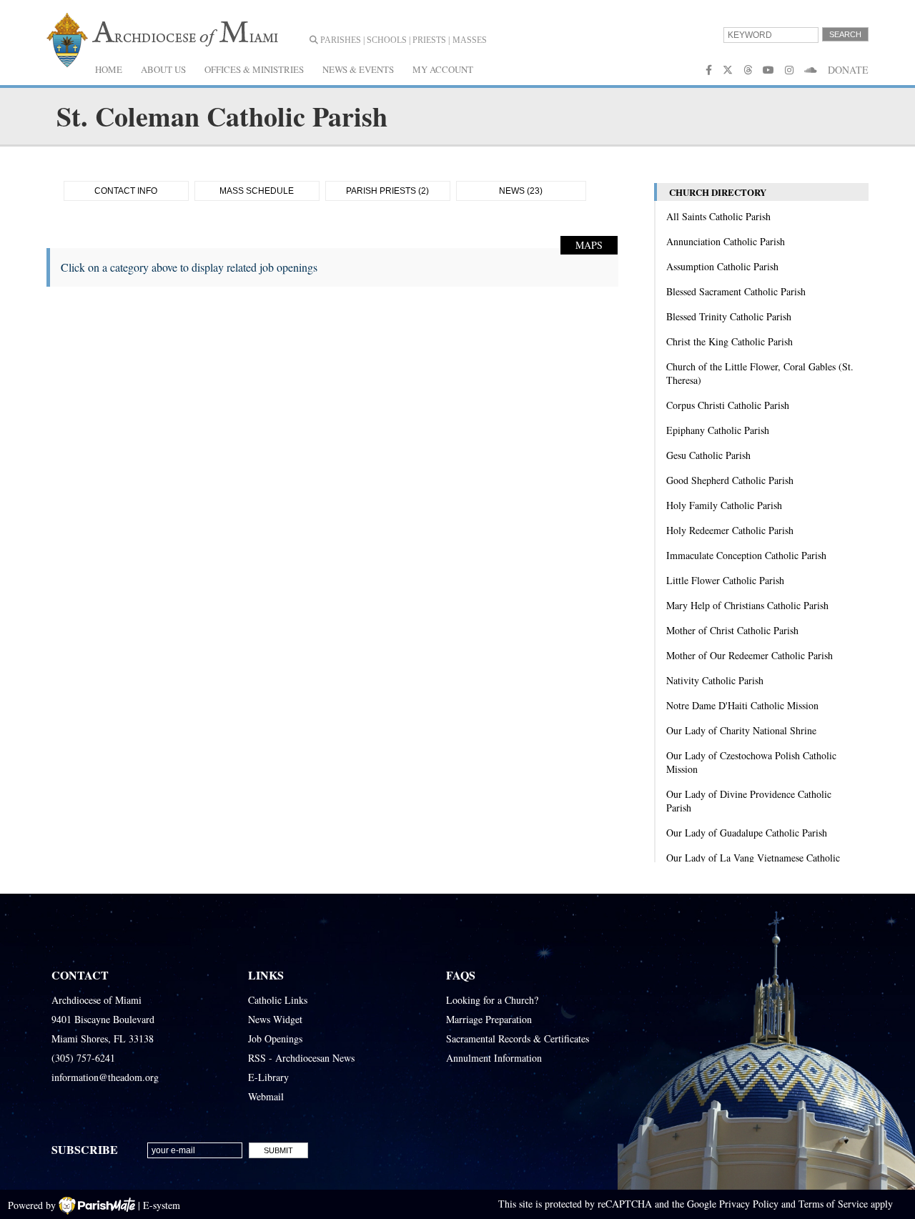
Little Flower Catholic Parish (725, 580)
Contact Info (125, 191)
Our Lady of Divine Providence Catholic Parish (748, 800)
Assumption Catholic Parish (722, 266)
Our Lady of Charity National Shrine (741, 730)
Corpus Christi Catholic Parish (727, 405)
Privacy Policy (748, 1203)
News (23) (521, 191)
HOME (108, 69)
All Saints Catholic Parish (718, 216)
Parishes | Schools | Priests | (384, 40)
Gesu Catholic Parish (708, 455)
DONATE (848, 70)
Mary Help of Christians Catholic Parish (747, 605)
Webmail (266, 1096)
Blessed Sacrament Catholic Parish (736, 291)
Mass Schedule (256, 191)
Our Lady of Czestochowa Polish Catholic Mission (751, 762)
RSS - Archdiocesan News (301, 1058)
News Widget (275, 1019)
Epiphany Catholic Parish (717, 430)
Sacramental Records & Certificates (517, 1038)
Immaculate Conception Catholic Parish (746, 555)
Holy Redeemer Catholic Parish (729, 530)
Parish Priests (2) (387, 191)
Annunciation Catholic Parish (725, 241)
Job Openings (275, 1038)
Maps (589, 245)
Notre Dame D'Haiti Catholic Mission (742, 705)
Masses (469, 40)
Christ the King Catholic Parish (729, 341)
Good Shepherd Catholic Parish (729, 480)
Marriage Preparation (489, 1019)
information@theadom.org (105, 1077)
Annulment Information (494, 1058)
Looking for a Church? (492, 1000)
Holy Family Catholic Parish (724, 505)
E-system (161, 1205)
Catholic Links (277, 1000)
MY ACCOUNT (442, 69)
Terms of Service (833, 1203)
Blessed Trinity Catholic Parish (728, 316)
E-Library (268, 1077)
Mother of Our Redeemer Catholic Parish (749, 655)
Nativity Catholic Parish (714, 680)
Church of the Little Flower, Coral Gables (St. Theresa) (760, 373)
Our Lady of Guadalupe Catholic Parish (746, 832)
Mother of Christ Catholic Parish (732, 630)
